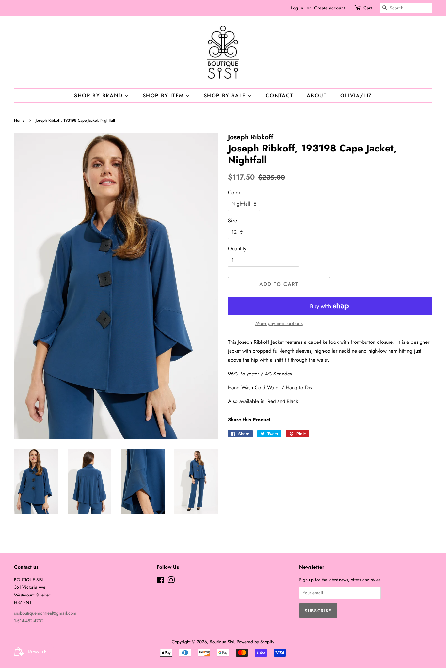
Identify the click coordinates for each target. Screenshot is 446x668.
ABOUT (317, 95)
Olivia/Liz (356, 95)
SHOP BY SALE (226, 95)
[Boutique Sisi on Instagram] (171, 581)
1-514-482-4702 (29, 620)
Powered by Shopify (255, 641)
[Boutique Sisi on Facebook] (160, 581)
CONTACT (279, 95)
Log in (297, 8)
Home (19, 120)
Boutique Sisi (222, 641)
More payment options (279, 323)
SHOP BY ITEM (164, 95)
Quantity (237, 248)
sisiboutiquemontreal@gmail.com (45, 613)
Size (232, 220)
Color (234, 192)
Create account (329, 8)
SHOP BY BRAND (99, 95)
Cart (367, 8)
